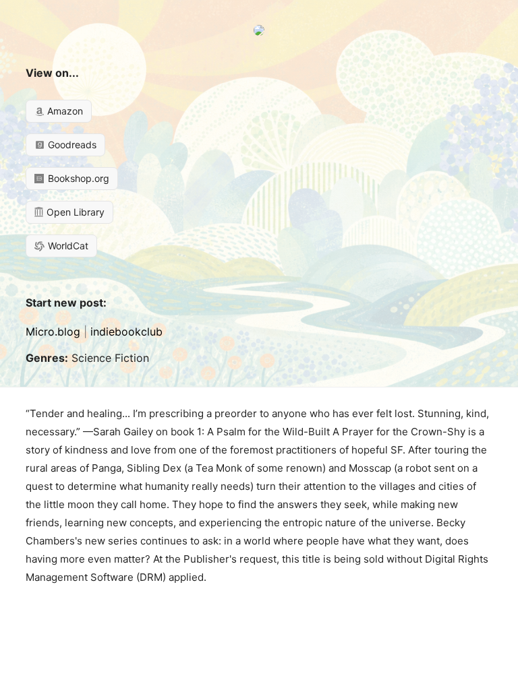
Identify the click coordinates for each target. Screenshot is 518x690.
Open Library (74, 212)
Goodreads (70, 144)
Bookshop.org (77, 178)
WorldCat (66, 245)
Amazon (64, 111)
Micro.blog (53, 331)
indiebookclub (126, 331)
